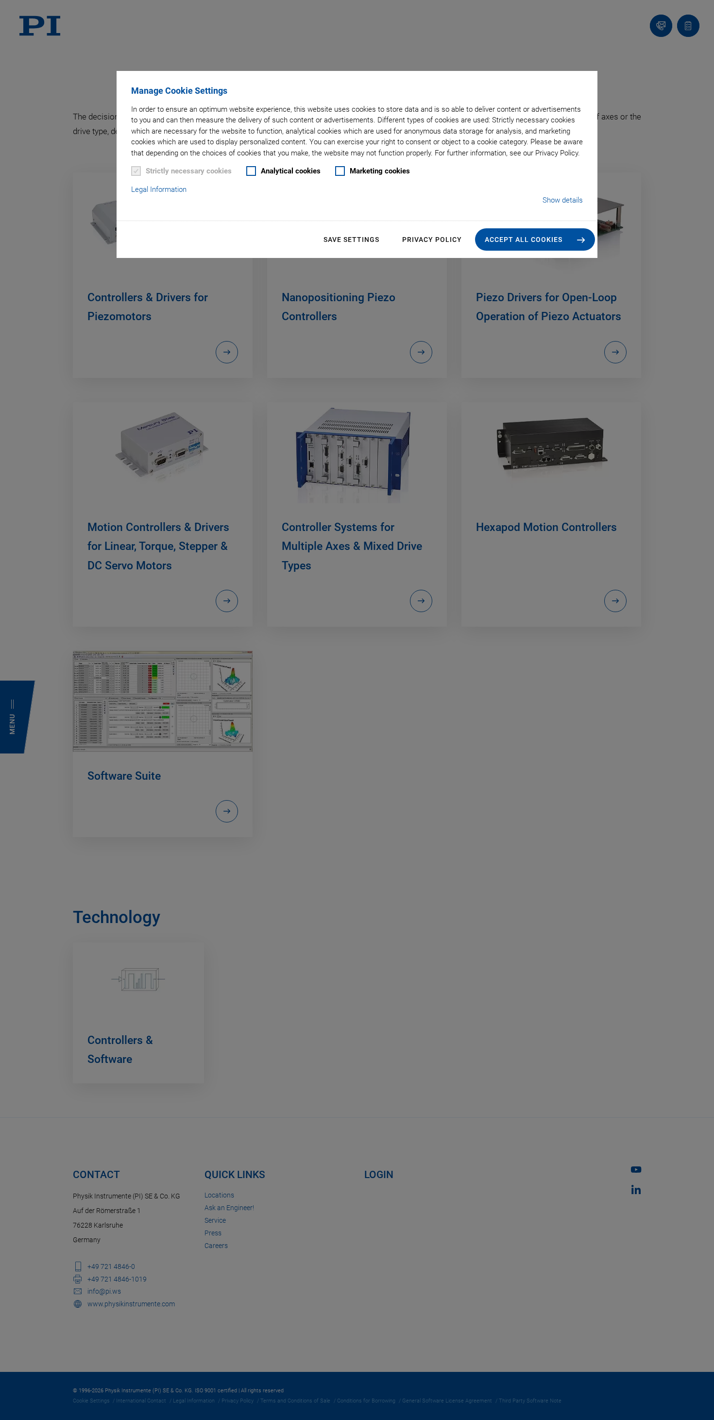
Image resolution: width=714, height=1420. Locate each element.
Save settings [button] (351, 239)
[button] (535, 239)
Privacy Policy (432, 239)
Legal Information (159, 189)
